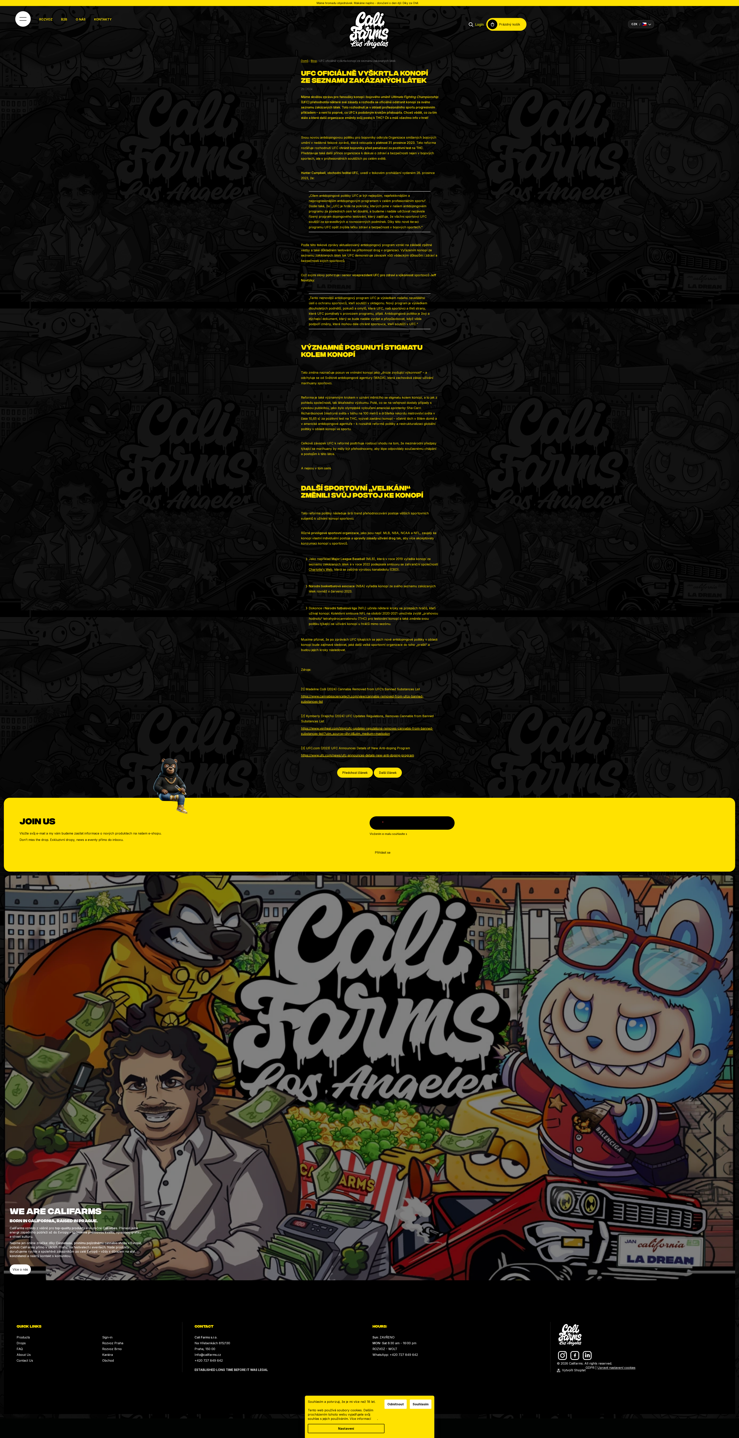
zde (374, 1419)
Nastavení (346, 1428)
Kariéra (107, 1355)
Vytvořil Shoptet (574, 1370)
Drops (21, 1343)
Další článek (388, 773)
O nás (81, 19)
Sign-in (107, 1337)
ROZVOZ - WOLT (384, 1349)
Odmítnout (395, 1404)
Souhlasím (421, 1404)
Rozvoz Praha (112, 1343)
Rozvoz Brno (112, 1349)
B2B (64, 19)
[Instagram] (562, 1355)
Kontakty (103, 19)
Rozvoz (46, 19)
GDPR (590, 1368)
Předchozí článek (355, 773)
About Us (24, 1355)
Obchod (108, 1360)
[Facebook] (575, 1355)
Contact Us (25, 1360)
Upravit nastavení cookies (616, 1368)
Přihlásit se (382, 852)
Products (23, 1337)
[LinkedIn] (587, 1355)
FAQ (20, 1349)
